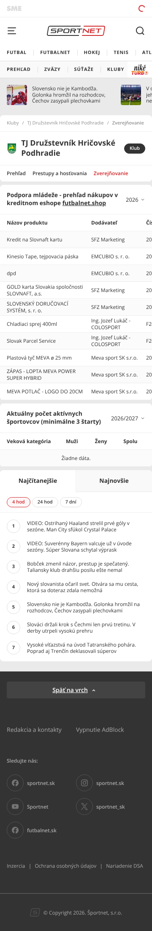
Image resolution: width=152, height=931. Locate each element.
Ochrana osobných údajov (65, 865)
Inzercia (16, 865)
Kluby (13, 123)
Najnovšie (113, 481)
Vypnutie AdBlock (100, 729)
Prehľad (16, 173)
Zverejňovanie (111, 173)
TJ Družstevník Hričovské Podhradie (65, 123)
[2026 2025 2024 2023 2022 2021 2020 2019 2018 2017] (135, 199)
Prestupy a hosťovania (60, 173)
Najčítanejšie (38, 481)
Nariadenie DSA (124, 865)
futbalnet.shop (84, 203)
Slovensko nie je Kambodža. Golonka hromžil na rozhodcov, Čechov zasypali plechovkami (69, 95)
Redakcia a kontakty (34, 729)
